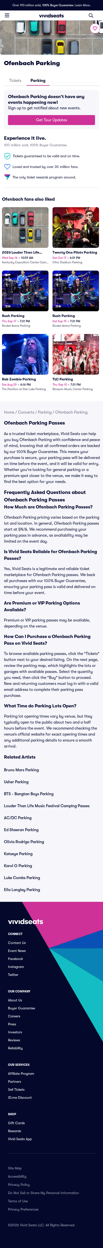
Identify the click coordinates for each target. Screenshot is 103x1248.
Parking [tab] (38, 80)
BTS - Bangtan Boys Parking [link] (29, 794)
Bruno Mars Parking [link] (21, 770)
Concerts (26, 412)
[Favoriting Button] (95, 28)
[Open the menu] (7, 15)
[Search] (91, 15)
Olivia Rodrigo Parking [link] (24, 842)
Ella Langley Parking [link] (22, 890)
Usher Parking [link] (16, 782)
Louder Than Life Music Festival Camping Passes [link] (47, 806)
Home (9, 412)
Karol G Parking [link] (18, 866)
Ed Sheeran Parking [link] (21, 830)
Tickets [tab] (15, 80)
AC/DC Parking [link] (18, 818)
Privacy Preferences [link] (23, 1209)
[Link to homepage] (51, 15)
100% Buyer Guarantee (57, 5)
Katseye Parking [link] (18, 854)
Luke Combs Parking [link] (22, 878)
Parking (45, 412)
